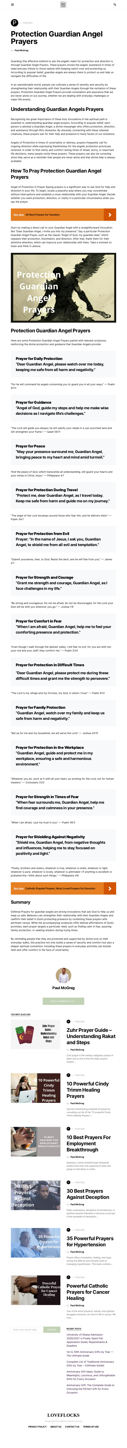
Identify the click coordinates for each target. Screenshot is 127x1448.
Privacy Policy (37, 1426)
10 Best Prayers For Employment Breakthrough (89, 1143)
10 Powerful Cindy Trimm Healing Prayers (88, 1090)
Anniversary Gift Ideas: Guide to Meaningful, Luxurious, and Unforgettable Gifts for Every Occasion (91, 1375)
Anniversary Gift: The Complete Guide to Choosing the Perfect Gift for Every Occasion (90, 1389)
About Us (55, 1426)
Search (51, 1329)
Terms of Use (91, 1426)
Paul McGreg (21, 50)
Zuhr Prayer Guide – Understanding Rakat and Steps (91, 1036)
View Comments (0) (61, 1001)
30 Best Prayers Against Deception (88, 1194)
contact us (72, 1426)
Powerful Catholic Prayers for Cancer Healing (88, 1292)
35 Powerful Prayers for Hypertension (90, 1241)
